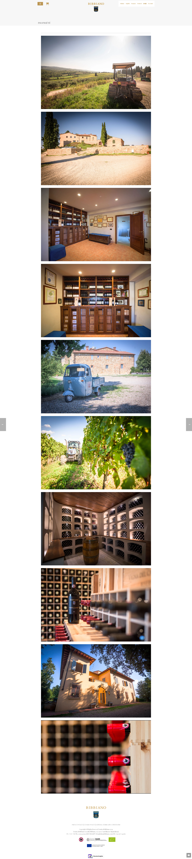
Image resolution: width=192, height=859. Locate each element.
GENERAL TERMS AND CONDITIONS (108, 825)
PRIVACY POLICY (77, 825)
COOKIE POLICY (89, 825)
